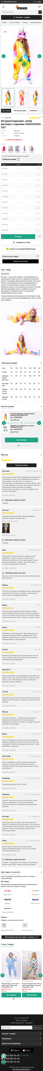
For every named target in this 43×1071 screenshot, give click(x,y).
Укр (34, 2)
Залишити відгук (21, 465)
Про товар (6, 111)
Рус (39, 2)
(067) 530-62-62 (12, 1055)
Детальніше (21, 440)
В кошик (18, 237)
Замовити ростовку (20, 261)
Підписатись (37, 1027)
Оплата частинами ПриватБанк (23, 249)
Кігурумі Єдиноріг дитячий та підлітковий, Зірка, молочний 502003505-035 (32, 985)
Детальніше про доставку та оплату (20, 937)
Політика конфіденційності (21, 1069)
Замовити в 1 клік (23, 242)
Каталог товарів (23, 17)
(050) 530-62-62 (12, 1059)
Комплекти (34, 111)
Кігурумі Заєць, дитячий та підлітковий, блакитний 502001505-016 (10, 985)
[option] (8, 97)
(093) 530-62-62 (12, 1062)
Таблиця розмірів (19, 111)
